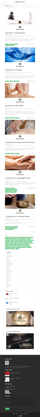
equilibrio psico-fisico (22, 108)
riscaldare (13, 247)
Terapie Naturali (16, 109)
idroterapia (7, 241)
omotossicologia (17, 244)
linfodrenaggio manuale (9, 189)
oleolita (7, 244)
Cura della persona (16, 108)
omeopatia (11, 244)
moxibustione (17, 153)
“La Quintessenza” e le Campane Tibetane (17, 217)
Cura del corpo (10, 108)
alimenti (12, 237)
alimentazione (8, 237)
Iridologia (7, 266)
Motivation (32, 219)
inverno (12, 241)
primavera (26, 244)
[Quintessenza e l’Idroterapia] (20, 57)
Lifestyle (7, 268)
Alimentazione (8, 254)
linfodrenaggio (20, 241)
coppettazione (7, 153)
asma (27, 237)
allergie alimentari (22, 237)
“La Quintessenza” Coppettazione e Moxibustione (19, 142)
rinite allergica (8, 247)
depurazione (12, 153)
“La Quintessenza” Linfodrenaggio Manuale (18, 178)
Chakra (7, 108)
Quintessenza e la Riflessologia (14, 106)
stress (13, 109)
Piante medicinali (8, 278)
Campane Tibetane (9, 219)
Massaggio (27, 108)
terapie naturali (8, 45)
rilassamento (10, 109)
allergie (17, 237)
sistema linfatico (19, 247)
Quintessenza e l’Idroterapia (13, 70)
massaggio (15, 189)
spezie (24, 247)
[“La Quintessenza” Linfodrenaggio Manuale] (20, 165)
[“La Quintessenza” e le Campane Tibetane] (20, 204)
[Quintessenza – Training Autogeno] (20, 20)
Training (12, 45)
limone (16, 241)
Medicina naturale (29, 145)
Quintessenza (7, 6)
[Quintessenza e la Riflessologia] (20, 93)
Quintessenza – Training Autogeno (15, 33)
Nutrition (7, 275)
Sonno (10, 220)
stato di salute (29, 247)
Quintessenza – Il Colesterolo (13, 293)
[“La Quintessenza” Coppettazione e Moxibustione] (20, 129)
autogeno (31, 237)
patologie (22, 244)
